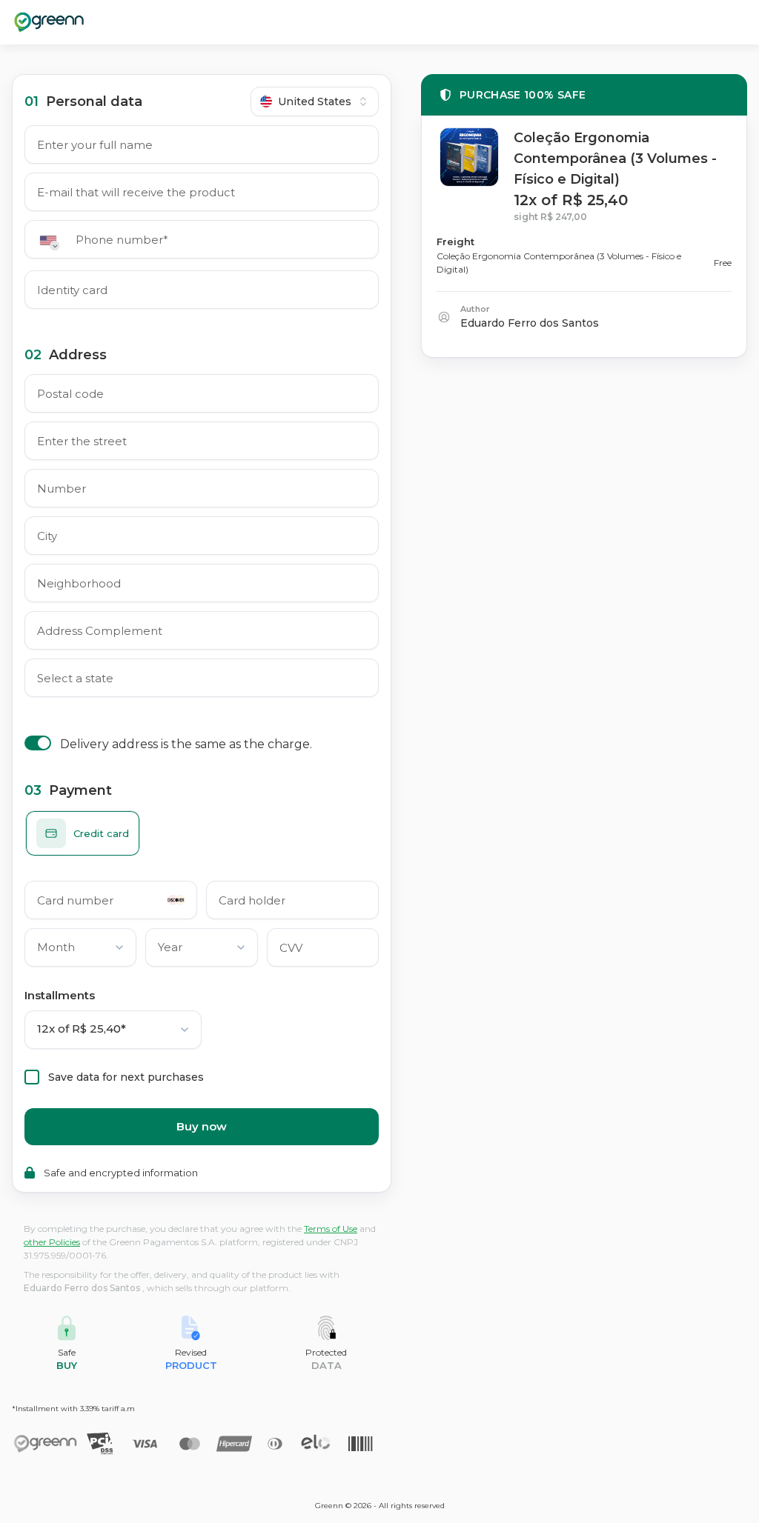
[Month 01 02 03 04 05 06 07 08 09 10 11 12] (80, 950)
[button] (53, 240)
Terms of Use (330, 1228)
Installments (59, 995)
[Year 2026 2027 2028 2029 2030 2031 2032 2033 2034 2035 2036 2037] (201, 950)
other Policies (52, 1241)
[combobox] (315, 101)
